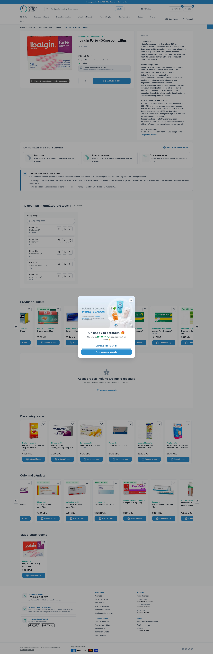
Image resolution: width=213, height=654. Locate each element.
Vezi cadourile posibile (106, 352)
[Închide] (131, 300)
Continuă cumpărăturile (106, 346)
